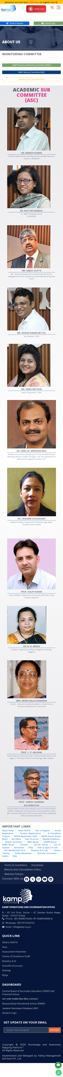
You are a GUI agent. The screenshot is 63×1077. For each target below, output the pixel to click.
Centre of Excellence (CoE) (16, 956)
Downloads (19, 847)
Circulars (24, 844)
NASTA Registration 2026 (25, 836)
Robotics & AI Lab (39, 850)
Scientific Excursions (47, 853)
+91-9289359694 (41, 918)
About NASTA (24, 830)
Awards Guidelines (51, 839)
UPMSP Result (50, 842)
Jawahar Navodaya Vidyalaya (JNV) (20, 1008)
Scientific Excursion (12, 965)
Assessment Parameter (14, 951)
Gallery (5, 856)
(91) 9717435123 (26, 922)
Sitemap (6, 970)
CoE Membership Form (14, 850)
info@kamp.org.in (22, 927)
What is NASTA (10, 942)
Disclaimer (37, 865)
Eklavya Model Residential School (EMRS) (23, 1003)
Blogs (5, 975)
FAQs (30, 847)
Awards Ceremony (13, 842)
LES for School (41, 844)
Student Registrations (30, 833)
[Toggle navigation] (59, 7)
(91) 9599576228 (23, 918)
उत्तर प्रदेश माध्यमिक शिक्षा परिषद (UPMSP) (20, 999)
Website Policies (13, 874)
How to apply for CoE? (48, 847)
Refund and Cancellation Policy (22, 869)
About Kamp (7, 830)
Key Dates (16, 839)
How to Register (42, 830)
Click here (20, 2)
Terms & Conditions (15, 865)
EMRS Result (8, 844)
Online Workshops (24, 853)
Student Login (39, 9)
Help (15, 856)
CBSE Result (32, 842)
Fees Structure (32, 839)
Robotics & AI (9, 961)
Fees (4, 947)
